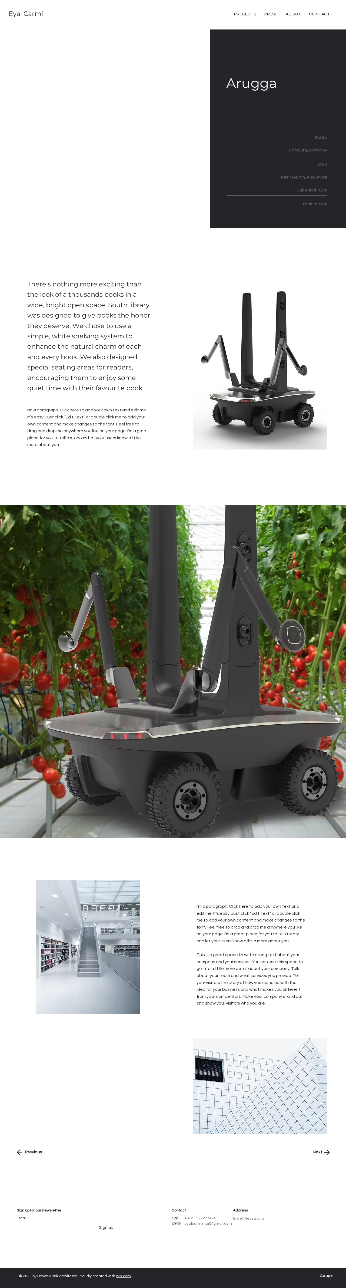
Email (21, 1218)
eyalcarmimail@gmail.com (208, 1224)
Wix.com (123, 1276)
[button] (319, 14)
